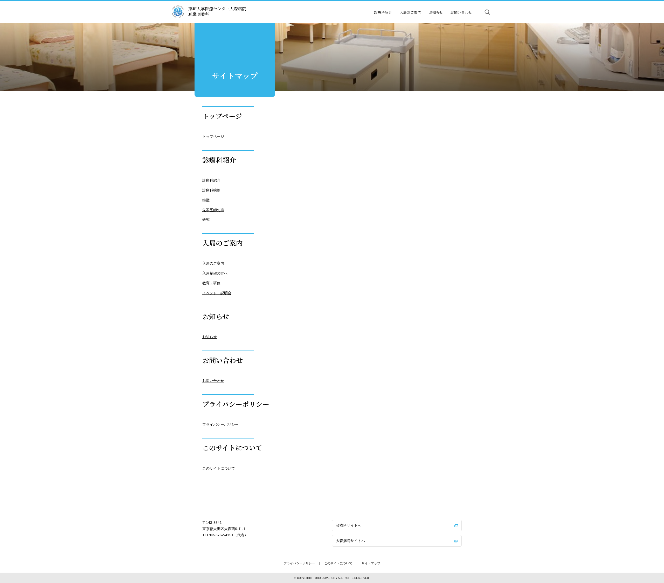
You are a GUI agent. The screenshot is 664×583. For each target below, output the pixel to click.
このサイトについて (218, 468)
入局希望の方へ (215, 273)
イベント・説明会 (216, 293)
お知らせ (435, 12)
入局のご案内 (410, 12)
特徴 (206, 200)
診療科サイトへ (348, 525)
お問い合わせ (461, 12)
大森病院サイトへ (350, 541)
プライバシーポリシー (220, 424)
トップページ (213, 136)
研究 (206, 219)
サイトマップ (371, 563)
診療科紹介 (383, 12)
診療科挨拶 (211, 190)
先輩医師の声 (213, 210)
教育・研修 (211, 283)
